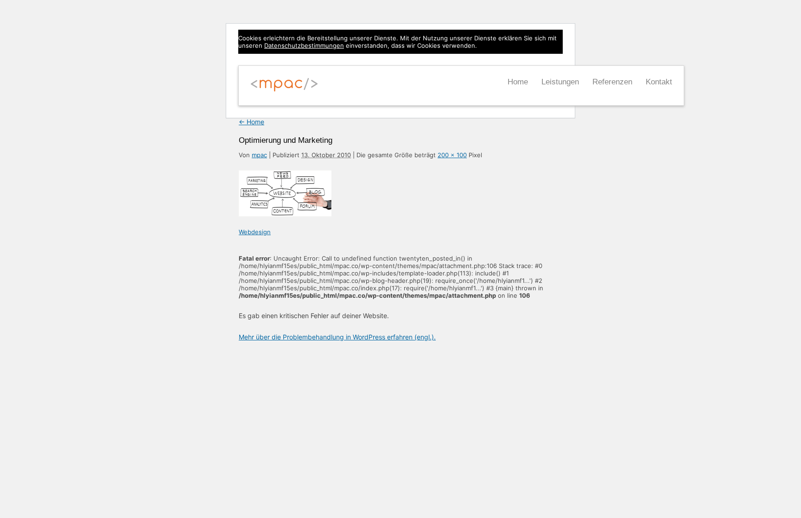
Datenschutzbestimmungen (304, 45)
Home (518, 81)
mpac (259, 155)
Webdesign (255, 232)
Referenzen (612, 81)
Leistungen (560, 81)
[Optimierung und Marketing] (285, 214)
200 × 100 (452, 155)
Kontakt (659, 81)
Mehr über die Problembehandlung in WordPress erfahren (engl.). (337, 337)
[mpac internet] (284, 90)
